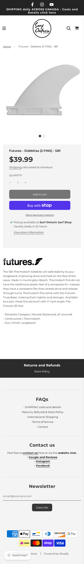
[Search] (69, 28)
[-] (10, 183)
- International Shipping (42, 417)
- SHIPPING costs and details (42, 407)
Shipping (15, 167)
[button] (40, 136)
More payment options (40, 214)
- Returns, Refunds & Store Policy (42, 412)
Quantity (15, 175)
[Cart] (77, 28)
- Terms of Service (42, 421)
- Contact (42, 426)
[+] (25, 183)
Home (7, 46)
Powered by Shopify (56, 553)
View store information (29, 232)
